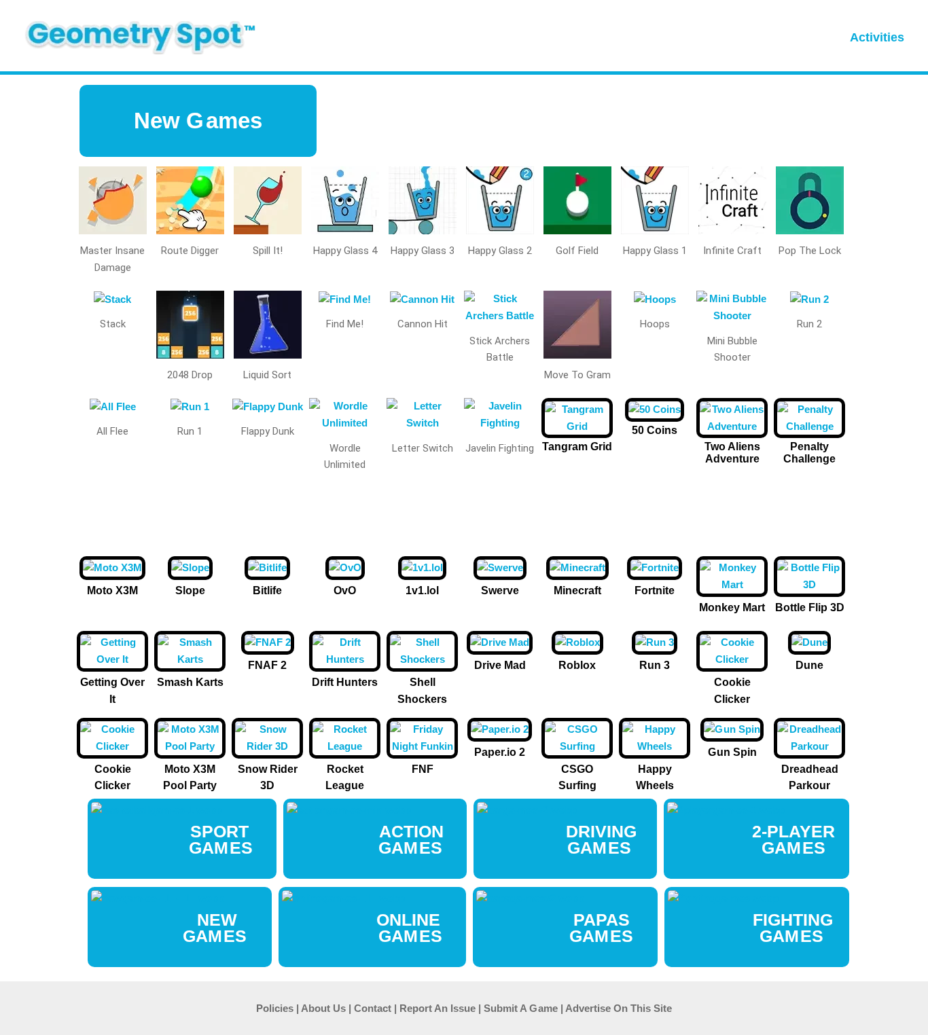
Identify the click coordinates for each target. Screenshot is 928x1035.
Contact (372, 1008)
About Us (323, 1008)
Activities (877, 37)
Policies (274, 1008)
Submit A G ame (521, 1008)
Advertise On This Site (618, 1008)
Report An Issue (437, 1008)
